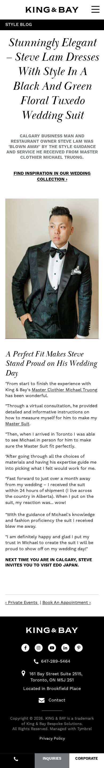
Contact (57, 700)
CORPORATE (86, 758)
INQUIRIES (52, 758)
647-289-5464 (55, 661)
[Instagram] (39, 648)
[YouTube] (52, 648)
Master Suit (17, 423)
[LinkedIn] (65, 648)
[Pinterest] (79, 648)
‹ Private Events (22, 602)
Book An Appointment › (66, 602)
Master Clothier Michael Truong (64, 390)
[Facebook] (25, 648)
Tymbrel (84, 729)
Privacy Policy (52, 738)
